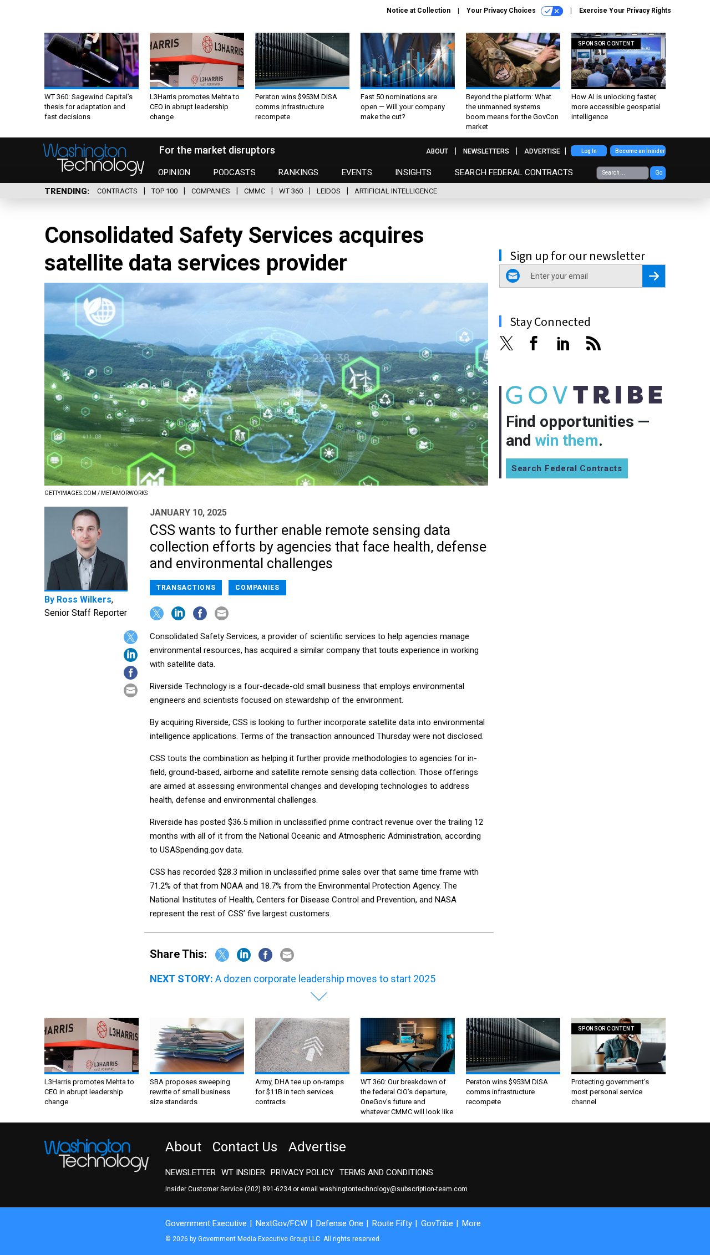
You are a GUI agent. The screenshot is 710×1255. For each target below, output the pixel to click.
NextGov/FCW (281, 1223)
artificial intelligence (395, 191)
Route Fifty (392, 1223)
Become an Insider (640, 151)
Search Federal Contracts (514, 172)
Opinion (174, 172)
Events (357, 172)
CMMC (254, 191)
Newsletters (486, 151)
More (471, 1223)
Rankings (298, 172)
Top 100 (164, 191)
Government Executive (206, 1223)
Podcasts (235, 172)
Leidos (329, 191)
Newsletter (190, 1172)
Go (658, 173)
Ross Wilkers (84, 599)
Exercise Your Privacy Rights (625, 10)
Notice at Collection (418, 10)
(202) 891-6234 (268, 1189)
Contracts (117, 191)
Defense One (339, 1223)
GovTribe (437, 1223)
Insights (413, 172)
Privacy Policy (302, 1172)
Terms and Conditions (386, 1172)
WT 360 (291, 191)
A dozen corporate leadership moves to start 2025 (325, 978)
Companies (210, 191)
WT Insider (243, 1172)
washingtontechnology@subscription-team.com (394, 1189)
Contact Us (244, 1147)
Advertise (542, 151)
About (437, 151)
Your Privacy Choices (501, 10)
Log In (589, 151)
